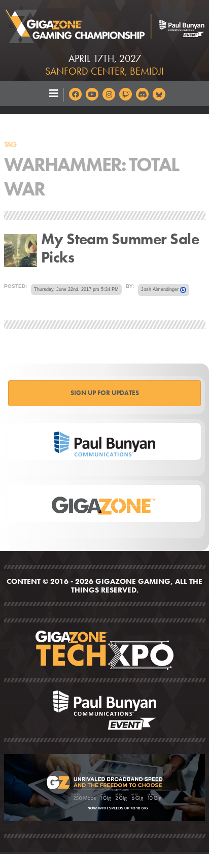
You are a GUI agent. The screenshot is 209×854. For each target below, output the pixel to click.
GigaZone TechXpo (104, 650)
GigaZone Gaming (104, 23)
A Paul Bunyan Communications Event (104, 710)
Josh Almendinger (160, 289)
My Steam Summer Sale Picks (120, 248)
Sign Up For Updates (105, 392)
